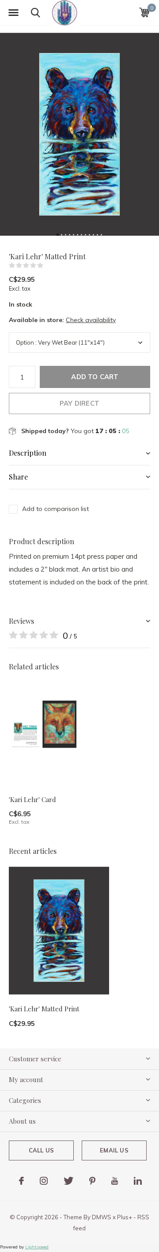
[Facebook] (21, 1181)
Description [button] (27, 452)
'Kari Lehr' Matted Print (44, 1008)
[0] (144, 12)
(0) (49, 265)
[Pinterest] (92, 1181)
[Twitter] (68, 1181)
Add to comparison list (55, 509)
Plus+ (124, 1217)
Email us (114, 1150)
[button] (13, 13)
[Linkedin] (138, 1181)
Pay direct (79, 403)
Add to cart (94, 377)
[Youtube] (114, 1181)
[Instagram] (44, 1181)
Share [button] (18, 476)
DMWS (101, 1217)
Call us (41, 1150)
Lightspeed (37, 1247)
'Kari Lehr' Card (32, 799)
